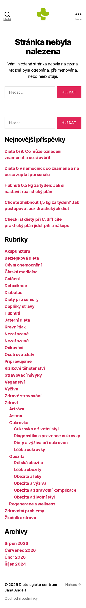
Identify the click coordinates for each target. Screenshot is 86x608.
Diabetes (13, 292)
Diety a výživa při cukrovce (41, 442)
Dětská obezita (28, 462)
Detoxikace (16, 285)
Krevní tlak (15, 327)
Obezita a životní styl (34, 497)
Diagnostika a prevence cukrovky (47, 435)
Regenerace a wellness (32, 504)
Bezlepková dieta (22, 258)
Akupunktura (17, 251)
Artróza (16, 408)
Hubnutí (12, 313)
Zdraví (11, 402)
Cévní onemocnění (23, 265)
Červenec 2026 (20, 550)
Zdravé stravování (23, 395)
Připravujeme (18, 361)
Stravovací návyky (23, 375)
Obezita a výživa (30, 483)
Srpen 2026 (16, 543)
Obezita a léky (28, 476)
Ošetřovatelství (20, 354)
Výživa (11, 389)
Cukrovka (18, 422)
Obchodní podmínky (21, 598)
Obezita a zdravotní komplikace (45, 490)
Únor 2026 (15, 557)
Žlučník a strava (20, 517)
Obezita (17, 456)
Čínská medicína (21, 271)
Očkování (14, 347)
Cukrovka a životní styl (36, 428)
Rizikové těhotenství (25, 368)
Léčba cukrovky (29, 449)
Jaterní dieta (17, 320)
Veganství (15, 382)
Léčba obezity (28, 469)
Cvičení (12, 278)
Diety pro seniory (22, 299)
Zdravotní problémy (24, 510)
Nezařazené (16, 333)
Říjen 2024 (15, 564)
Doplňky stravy (20, 306)
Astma (15, 415)
